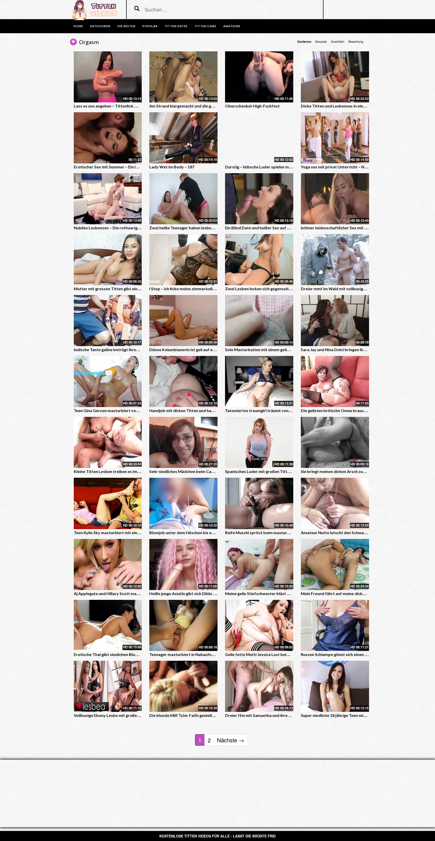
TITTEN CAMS (205, 26)
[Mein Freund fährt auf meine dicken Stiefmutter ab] (335, 564)
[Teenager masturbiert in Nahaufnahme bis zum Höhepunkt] (183, 625)
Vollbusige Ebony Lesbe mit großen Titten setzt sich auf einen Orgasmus (141, 715)
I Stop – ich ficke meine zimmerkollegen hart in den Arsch (201, 288)
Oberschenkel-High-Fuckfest (252, 105)
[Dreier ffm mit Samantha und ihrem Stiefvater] (259, 686)
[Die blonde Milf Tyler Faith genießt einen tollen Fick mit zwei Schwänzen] (183, 686)
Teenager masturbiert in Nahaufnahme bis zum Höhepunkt (204, 654)
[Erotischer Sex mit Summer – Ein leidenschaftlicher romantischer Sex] (108, 137)
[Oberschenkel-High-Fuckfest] (259, 76)
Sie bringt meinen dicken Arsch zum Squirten (342, 471)
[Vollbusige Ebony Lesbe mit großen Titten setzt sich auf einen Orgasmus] (108, 686)
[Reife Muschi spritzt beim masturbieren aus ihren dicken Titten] (259, 503)
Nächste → (230, 740)
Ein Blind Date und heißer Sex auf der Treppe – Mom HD (277, 227)
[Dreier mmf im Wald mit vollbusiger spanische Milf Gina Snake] (335, 259)
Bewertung (355, 41)
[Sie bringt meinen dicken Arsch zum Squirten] (335, 442)
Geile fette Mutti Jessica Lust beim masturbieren (270, 654)
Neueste (321, 41)
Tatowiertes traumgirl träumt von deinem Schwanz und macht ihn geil (289, 410)
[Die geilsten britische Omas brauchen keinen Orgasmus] (335, 381)
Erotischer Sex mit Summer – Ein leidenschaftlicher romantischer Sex (138, 166)
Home (78, 26)
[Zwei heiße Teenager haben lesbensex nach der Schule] (183, 198)
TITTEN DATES (176, 26)
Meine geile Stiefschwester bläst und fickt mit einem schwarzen (284, 593)
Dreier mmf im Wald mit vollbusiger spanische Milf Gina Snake (358, 288)
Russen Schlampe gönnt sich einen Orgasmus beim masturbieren (361, 654)
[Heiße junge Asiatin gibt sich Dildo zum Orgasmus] (183, 564)
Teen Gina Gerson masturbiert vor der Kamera (117, 410)
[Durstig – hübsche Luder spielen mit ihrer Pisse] (259, 137)
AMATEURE (231, 26)
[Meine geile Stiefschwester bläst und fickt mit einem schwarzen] (259, 564)
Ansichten (337, 41)
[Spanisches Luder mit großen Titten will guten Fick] (259, 442)
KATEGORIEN (100, 26)
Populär (150, 26)
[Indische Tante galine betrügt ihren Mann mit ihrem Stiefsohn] (108, 320)
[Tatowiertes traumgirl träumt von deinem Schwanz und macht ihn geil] (259, 381)
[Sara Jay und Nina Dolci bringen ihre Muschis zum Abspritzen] (335, 320)
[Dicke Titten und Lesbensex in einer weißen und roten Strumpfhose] (335, 76)
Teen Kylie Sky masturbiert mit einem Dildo (114, 532)
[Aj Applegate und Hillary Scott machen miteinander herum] (108, 564)
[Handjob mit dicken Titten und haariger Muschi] (183, 381)
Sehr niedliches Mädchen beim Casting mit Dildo (193, 471)
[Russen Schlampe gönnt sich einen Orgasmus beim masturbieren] (335, 625)
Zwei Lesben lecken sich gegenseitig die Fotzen (268, 288)
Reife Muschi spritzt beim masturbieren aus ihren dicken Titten (283, 532)
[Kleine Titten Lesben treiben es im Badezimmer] (108, 442)
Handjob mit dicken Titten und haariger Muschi (193, 410)
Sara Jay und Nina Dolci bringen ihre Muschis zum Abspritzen (357, 349)
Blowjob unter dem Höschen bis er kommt (188, 532)
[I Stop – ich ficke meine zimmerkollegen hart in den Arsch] (183, 259)
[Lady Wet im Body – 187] (183, 137)
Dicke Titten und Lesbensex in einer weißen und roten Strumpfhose (363, 105)
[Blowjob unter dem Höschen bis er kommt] (183, 503)
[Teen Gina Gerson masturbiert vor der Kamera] (108, 381)
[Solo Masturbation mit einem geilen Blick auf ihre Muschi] (259, 320)
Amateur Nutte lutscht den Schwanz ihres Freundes (348, 532)
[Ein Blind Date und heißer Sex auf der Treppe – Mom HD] (259, 198)
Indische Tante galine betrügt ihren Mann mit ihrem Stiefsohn (130, 349)
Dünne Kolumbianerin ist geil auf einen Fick (189, 349)
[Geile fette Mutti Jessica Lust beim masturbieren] (259, 625)
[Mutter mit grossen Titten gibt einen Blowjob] (108, 259)
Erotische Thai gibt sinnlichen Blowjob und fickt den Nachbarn (131, 654)
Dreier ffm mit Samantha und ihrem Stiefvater (268, 715)
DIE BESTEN (126, 26)
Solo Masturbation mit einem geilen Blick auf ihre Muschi (277, 349)
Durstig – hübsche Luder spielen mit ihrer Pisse (268, 166)
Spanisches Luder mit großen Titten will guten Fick (272, 471)
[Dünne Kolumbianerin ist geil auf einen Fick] (183, 320)
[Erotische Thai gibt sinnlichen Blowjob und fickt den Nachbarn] (108, 625)
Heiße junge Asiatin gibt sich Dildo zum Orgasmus (195, 593)
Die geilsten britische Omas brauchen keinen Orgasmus (352, 410)
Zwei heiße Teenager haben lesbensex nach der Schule (199, 227)
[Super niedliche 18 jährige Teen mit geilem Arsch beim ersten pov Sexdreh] (335, 686)
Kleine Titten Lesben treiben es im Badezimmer (118, 471)
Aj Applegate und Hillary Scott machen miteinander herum (128, 593)
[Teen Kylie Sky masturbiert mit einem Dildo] (108, 503)
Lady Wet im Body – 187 (171, 166)
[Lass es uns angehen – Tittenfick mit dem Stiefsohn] (108, 76)
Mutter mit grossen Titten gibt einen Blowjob (116, 288)
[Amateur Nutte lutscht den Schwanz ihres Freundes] (335, 503)
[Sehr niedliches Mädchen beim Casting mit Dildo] (183, 442)
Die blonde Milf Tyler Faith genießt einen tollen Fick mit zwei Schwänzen (215, 715)
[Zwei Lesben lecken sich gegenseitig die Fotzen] (259, 259)
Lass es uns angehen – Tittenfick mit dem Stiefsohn (121, 105)
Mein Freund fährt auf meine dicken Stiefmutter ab (348, 593)
